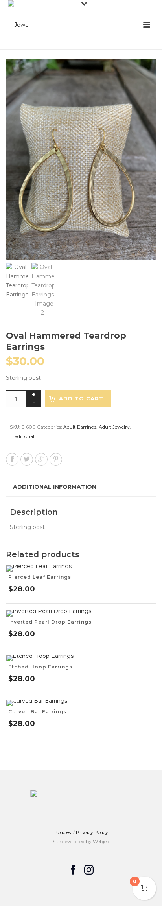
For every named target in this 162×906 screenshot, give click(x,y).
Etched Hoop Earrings (40, 667)
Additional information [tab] (54, 486)
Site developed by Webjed (81, 841)
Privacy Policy (92, 832)
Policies (62, 832)
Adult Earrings (79, 427)
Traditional (22, 436)
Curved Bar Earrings (37, 711)
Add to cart (81, 398)
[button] (141, 75)
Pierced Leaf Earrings (39, 577)
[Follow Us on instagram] (89, 870)
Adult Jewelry (114, 427)
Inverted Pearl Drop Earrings (50, 622)
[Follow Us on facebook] (73, 870)
